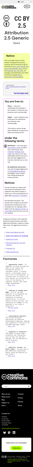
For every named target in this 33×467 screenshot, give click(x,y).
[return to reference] (7, 264)
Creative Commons (9, 7)
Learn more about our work (15, 232)
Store (3, 405)
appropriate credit (14, 148)
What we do (6, 397)
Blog (3, 400)
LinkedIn (14, 432)
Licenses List (10, 248)
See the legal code (21, 93)
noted (23, 456)
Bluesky (4, 432)
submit (29, 386)
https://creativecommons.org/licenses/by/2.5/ (16, 87)
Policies (20, 402)
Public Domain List (12, 252)
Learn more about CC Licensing (17, 236)
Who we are (6, 394)
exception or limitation (19, 196)
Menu (27, 6)
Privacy (20, 398)
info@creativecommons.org (10, 428)
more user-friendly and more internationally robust (16, 68)
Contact (21, 394)
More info (11, 285)
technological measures (17, 171)
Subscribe (16, 448)
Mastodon (9, 432)
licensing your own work (15, 71)
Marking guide (13, 307)
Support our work (12, 239)
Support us (5, 403)
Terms (20, 405)
